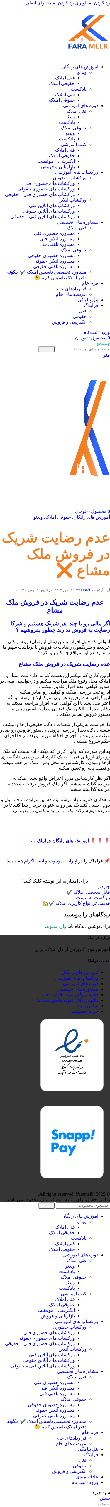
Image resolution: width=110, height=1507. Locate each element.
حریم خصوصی (84, 1011)
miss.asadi (83, 590)
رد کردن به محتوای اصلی (50, 2)
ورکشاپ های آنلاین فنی (52, 205)
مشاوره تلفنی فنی (57, 244)
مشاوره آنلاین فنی (57, 238)
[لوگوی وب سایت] (88, 56)
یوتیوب (55, 860)
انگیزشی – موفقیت (56, 161)
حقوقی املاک (62, 83)
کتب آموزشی (74, 144)
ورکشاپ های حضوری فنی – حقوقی (40, 194)
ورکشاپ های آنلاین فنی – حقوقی (43, 216)
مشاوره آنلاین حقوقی (54, 260)
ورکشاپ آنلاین (72, 199)
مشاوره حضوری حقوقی (51, 255)
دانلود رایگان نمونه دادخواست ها (67, 1000)
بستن (105, 1498)
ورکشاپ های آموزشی (76, 977)
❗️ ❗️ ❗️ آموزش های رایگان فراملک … (70, 840)
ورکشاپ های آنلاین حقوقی (49, 211)
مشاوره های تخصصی (77, 989)
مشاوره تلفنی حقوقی (54, 266)
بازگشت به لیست (93, 897)
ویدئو (82, 72)
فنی (83, 310)
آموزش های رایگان (91, 517)
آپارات (71, 860)
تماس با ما (88, 1005)
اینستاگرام (34, 860)
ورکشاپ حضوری (70, 177)
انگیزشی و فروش (69, 322)
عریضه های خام (71, 294)
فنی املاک (65, 77)
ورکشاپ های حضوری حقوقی (46, 188)
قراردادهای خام (72, 288)
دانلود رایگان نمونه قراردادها (71, 994)
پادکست (79, 88)
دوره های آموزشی (80, 983)
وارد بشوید (56, 926)
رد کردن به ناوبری (92, 2)
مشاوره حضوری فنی (54, 233)
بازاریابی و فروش (58, 166)
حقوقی (80, 316)
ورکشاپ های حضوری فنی (49, 183)
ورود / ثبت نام (85, 1482)
